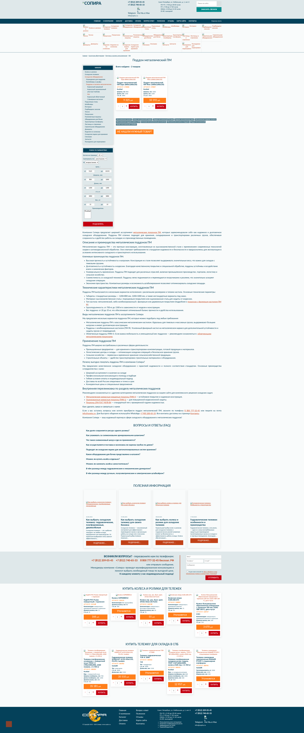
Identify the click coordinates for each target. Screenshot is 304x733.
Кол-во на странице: (90, 155)
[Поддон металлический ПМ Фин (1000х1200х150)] (154, 79)
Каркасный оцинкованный (96, 89)
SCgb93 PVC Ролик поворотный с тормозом (94, 601)
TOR (141, 662)
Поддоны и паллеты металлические (98, 84)
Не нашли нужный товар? (134, 131)
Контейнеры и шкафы (93, 82)
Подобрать (98, 224)
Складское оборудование (94, 77)
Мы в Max (145, 13)
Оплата (138, 21)
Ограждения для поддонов (95, 79)
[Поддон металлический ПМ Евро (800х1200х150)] (128, 79)
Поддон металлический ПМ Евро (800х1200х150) (127, 84)
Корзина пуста (216, 21)
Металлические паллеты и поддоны (178, 122)
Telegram (132, 13)
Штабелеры (89, 104)
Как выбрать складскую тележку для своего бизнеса (133, 522)
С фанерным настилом (95, 99)
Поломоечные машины (93, 117)
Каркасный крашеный (95, 87)
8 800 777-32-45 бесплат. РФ (157, 560)
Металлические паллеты (123, 119)
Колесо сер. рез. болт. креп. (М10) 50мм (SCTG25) (151, 601)
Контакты (193, 21)
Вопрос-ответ (149, 21)
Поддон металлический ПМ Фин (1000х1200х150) (153, 84)
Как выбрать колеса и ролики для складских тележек (167, 522)
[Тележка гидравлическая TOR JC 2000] (152, 651)
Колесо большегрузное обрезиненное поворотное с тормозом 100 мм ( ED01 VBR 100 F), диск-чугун (207, 606)
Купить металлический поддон (142, 119)
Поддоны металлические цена (184, 119)
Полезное (161, 21)
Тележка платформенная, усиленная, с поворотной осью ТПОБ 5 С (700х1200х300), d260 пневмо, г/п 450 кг (94, 663)
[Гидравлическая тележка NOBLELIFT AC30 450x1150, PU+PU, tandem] (124, 652)
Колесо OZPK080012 (120, 598)
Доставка (129, 21)
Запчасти (88, 139)
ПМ (88, 94)
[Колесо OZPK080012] (124, 595)
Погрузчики (89, 114)
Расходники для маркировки (95, 142)
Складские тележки (92, 74)
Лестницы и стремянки (93, 124)
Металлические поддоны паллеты (205, 119)
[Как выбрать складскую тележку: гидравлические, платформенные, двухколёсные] (100, 504)
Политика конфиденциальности (171, 724)
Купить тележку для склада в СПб (152, 644)
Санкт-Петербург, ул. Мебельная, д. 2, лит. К (173, 2)
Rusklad (120, 89)
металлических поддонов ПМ (147, 232)
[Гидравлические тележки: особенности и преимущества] (204, 504)
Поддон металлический (198, 122)
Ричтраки (88, 107)
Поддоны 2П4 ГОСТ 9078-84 (98, 403)
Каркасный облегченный (96, 97)
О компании (108, 21)
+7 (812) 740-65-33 (136, 5)
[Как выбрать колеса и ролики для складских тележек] (169, 504)
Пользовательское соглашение (170, 722)
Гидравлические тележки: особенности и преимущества (204, 522)
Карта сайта (181, 21)
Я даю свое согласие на (201, 572)
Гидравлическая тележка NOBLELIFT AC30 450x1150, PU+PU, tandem (122, 659)
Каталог (119, 21)
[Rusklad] (87, 211)
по (84, 162)
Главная (97, 21)
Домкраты (88, 129)
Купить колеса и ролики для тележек (152, 589)
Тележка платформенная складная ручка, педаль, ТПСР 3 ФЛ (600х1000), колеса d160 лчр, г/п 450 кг (179, 662)
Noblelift (115, 666)
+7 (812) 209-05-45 (136, 2)
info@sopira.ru (133, 16)
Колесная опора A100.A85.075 (175, 599)
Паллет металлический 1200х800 (126, 124)
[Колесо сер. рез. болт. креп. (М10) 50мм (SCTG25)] (152, 596)
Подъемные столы (91, 102)
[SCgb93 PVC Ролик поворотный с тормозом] (95, 596)
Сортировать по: (88, 159)
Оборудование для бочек (94, 119)
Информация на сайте (167, 725)
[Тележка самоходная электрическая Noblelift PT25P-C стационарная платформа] (208, 652)
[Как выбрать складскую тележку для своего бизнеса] (135, 504)
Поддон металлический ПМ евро (163, 119)
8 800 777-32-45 (192, 411)
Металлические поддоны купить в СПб (128, 122)
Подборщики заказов (92, 109)
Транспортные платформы (94, 122)
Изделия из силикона (92, 132)
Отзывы (171, 21)
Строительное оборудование (95, 127)
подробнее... (99, 543)
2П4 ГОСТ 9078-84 (93, 92)
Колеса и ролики (91, 72)
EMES (198, 614)
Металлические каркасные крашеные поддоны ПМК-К (111, 397)
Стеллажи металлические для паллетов (154, 122)
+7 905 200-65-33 (148, 414)
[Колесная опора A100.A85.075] (180, 595)
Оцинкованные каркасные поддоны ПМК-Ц (106, 400)
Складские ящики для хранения (96, 134)
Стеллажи (88, 137)
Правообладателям (166, 727)
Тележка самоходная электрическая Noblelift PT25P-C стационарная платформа (206, 660)
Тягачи (87, 112)
